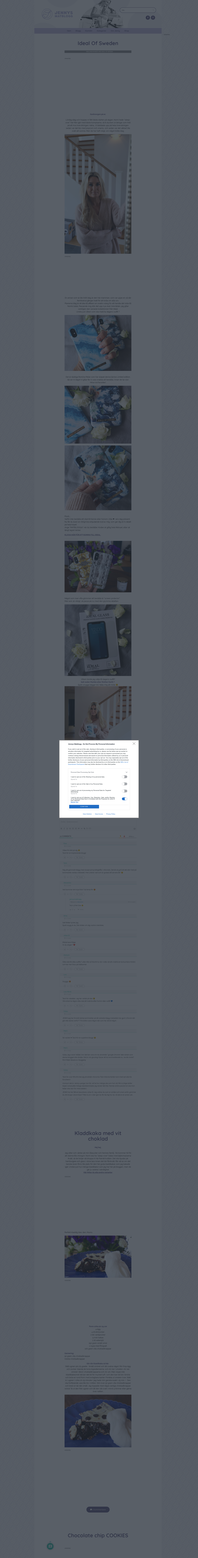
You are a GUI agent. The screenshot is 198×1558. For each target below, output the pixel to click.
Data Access (99, 814)
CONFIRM (84, 806)
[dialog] (99, 779)
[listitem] (99, 772)
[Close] (135, 744)
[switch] (124, 776)
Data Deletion (87, 814)
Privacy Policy (110, 814)
